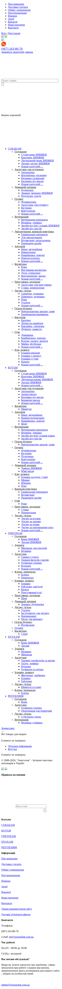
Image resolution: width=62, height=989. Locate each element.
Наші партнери (16, 24)
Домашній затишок (25, 187)
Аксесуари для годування (29, 169)
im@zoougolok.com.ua (21, 936)
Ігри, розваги (22, 349)
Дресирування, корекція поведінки (34, 231)
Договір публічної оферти (16, 914)
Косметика (21, 264)
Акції (11, 18)
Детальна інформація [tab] (20, 746)
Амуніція (20, 246)
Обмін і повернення (19, 10)
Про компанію (16, 4)
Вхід (3, 33)
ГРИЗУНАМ (15, 533)
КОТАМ (13, 367)
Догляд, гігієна (23, 290)
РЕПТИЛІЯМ (15, 696)
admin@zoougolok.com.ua (15, 984)
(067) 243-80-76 (12, 48)
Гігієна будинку (23, 308)
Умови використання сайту (16, 908)
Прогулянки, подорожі (27, 281)
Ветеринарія (21, 216)
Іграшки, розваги (24, 580)
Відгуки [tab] (12, 749)
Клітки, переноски (25, 571)
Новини (12, 15)
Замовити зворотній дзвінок (17, 52)
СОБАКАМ (14, 148)
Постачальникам (17, 13)
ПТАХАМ (14, 636)
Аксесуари (21, 554)
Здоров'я (19, 545)
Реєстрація (14, 33)
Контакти (13, 27)
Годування (20, 151)
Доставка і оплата (18, 7)
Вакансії (12, 21)
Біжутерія (20, 317)
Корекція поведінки (26, 489)
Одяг (17, 332)
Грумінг (19, 199)
